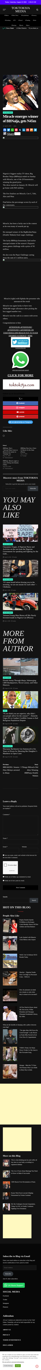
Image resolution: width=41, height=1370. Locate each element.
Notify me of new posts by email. (14, 880)
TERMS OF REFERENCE (12, 1340)
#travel (20, 20)
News (5, 710)
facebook (22, 403)
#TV (14, 20)
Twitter (5, 1299)
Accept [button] (18, 1365)
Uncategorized (8, 112)
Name (5, 838)
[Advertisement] (20, 51)
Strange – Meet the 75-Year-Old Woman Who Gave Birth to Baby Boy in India (28, 1068)
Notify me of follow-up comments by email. (17, 877)
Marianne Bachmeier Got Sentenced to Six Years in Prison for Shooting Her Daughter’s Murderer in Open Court (20, 751)
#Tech (34, 20)
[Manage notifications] (37, 1366)
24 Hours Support (15, 1285)
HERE (30, 336)
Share (10, 133)
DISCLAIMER (8, 1345)
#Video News (15, 15)
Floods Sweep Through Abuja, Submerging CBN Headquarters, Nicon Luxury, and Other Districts (20, 682)
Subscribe (33, 488)
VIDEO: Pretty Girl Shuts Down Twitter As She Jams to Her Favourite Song (28, 1050)
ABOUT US (7, 1330)
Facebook (6, 1296)
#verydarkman (25, 15)
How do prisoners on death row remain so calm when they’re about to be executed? (28, 992)
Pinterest (5, 1307)
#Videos (6, 15)
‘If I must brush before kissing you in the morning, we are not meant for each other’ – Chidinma (20, 584)
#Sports (21, 25)
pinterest (21, 416)
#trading (27, 20)
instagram (22, 407)
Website (24, 847)
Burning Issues (8, 746)
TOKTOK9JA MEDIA (20, 9)
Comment (6, 814)
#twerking (7, 20)
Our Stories (7, 677)
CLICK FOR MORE (20, 375)
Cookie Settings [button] (8, 1365)
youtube (21, 412)
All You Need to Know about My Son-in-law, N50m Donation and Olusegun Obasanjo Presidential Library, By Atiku (28, 1012)
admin (15, 126)
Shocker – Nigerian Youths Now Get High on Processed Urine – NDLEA (28, 975)
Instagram (6, 1303)
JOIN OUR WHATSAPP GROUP (20, 370)
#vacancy (34, 15)
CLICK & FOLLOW (20, 348)
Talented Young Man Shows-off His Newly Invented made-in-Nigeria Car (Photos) (19, 616)
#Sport (27, 25)
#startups (14, 25)
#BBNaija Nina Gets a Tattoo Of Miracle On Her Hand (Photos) (28, 450)
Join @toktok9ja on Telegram (21, 422)
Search (5, 897)
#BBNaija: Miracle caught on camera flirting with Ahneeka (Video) (11, 462)
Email (5, 847)
